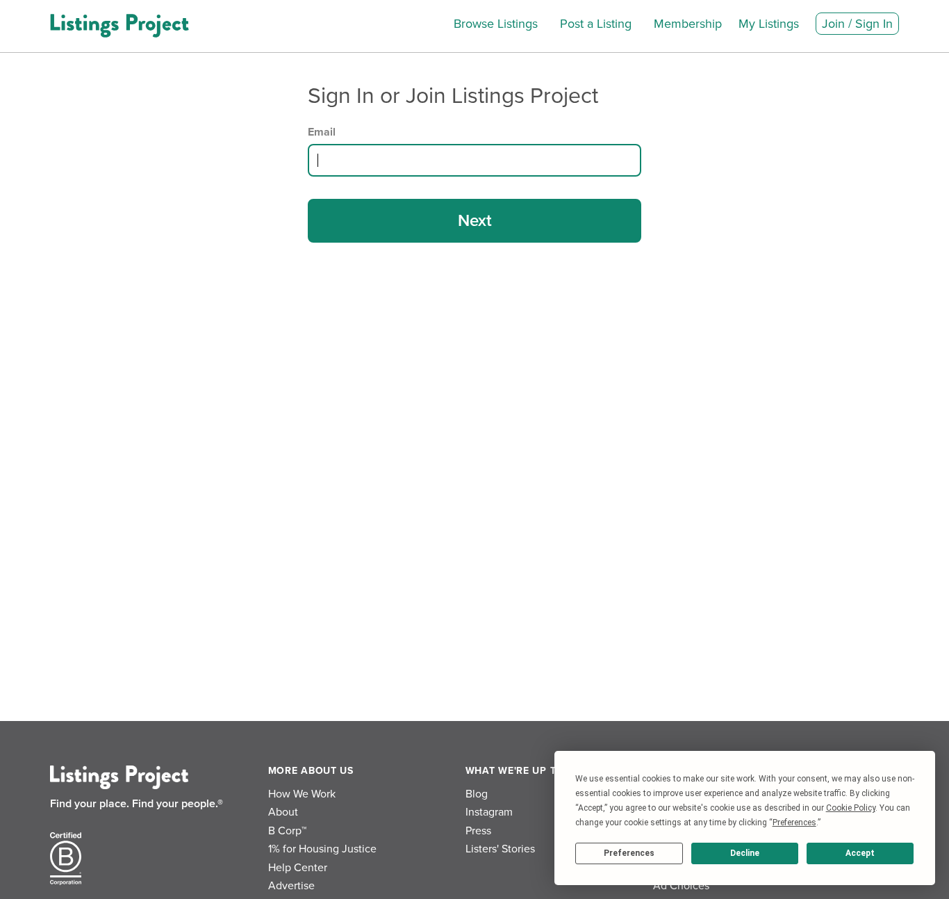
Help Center (297, 868)
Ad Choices (681, 886)
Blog (476, 794)
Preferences (629, 853)
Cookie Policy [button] (850, 808)
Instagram (489, 812)
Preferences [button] (794, 822)
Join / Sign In (857, 23)
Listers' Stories (500, 849)
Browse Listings (496, 23)
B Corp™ (287, 831)
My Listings (768, 23)
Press (478, 831)
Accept (860, 853)
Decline (744, 853)
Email (322, 132)
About (283, 812)
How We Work (302, 794)
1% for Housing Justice (322, 849)
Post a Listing (596, 23)
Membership (688, 23)
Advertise (291, 886)
